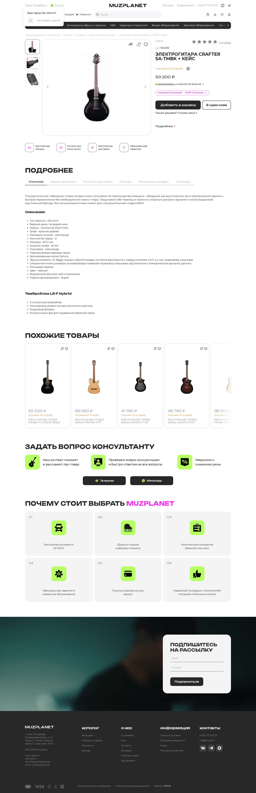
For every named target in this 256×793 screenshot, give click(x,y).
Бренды (86, 750)
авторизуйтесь (166, 84)
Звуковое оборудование (199, 25)
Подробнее (164, 126)
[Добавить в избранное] (145, 44)
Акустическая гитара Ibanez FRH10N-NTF (89, 421)
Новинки (85, 14)
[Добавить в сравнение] (137, 44)
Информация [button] (185, 5)
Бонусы (59, 5)
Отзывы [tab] (125, 181)
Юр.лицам (126, 750)
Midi (113, 25)
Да (30, 20)
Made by (162, 786)
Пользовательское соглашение (94, 786)
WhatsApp (154, 480)
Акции (163, 745)
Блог (123, 740)
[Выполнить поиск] (97, 14)
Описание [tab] (36, 181)
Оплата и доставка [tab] (98, 181)
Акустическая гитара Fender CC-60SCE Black (44, 421)
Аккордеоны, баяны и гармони (86, 25)
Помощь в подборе (92, 740)
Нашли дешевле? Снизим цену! (175, 113)
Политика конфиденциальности (132, 786)
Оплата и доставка (170, 735)
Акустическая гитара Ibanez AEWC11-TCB (135, 421)
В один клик (216, 105)
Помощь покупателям (171, 750)
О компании (127, 735)
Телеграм (107, 480)
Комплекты (88, 745)
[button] (145, 86)
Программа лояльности (172, 740)
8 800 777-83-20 (208, 735)
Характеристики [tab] (63, 181)
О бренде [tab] (183, 181)
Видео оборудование (165, 25)
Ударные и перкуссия (133, 25)
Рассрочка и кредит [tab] (154, 181)
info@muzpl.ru (207, 740)
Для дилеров (128, 760)
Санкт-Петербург (35, 5)
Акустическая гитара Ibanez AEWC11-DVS (182, 421)
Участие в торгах (130, 755)
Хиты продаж (66, 14)
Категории (87, 735)
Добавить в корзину (178, 105)
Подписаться (187, 681)
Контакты (168, 5)
